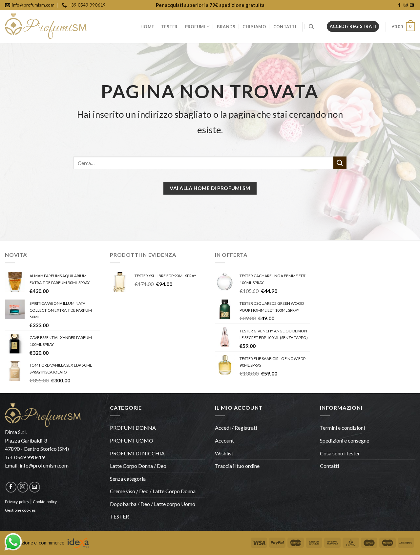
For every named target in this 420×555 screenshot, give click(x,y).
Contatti (329, 466)
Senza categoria (128, 478)
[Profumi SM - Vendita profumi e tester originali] (46, 26)
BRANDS (226, 26)
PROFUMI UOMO (131, 440)
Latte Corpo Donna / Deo (138, 466)
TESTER (169, 26)
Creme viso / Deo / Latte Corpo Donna (153, 491)
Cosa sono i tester (340, 453)
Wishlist (224, 453)
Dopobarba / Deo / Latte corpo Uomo (152, 504)
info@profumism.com (44, 465)
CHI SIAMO (254, 26)
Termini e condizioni (342, 427)
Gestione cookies (20, 510)
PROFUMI (195, 26)
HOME (147, 26)
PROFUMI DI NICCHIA (137, 453)
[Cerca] (311, 26)
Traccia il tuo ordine (237, 466)
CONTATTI (284, 26)
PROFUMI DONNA (133, 427)
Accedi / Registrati (236, 427)
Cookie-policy (45, 501)
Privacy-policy (17, 501)
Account (224, 440)
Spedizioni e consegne (344, 440)
